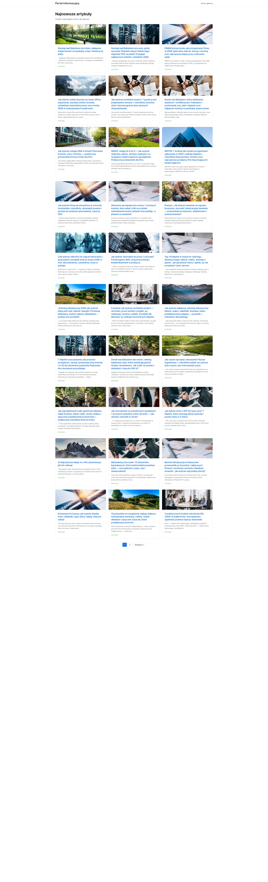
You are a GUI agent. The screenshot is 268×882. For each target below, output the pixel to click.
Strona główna (207, 3)
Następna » (139, 545)
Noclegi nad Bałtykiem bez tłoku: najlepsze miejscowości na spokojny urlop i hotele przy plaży (80, 51)
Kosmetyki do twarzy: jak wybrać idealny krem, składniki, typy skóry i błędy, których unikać (79, 516)
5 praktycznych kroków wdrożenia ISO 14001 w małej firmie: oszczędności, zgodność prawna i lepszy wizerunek (184, 516)
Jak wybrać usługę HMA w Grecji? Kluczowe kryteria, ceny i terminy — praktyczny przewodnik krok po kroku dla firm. (80, 154)
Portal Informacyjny (67, 3)
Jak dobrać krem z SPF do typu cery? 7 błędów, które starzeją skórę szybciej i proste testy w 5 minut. (184, 414)
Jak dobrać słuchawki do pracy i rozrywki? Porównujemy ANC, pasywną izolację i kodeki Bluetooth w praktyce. (132, 259)
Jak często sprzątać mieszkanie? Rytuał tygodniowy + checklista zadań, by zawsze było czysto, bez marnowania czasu (186, 362)
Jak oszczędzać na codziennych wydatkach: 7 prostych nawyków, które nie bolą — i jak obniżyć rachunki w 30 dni (133, 414)
